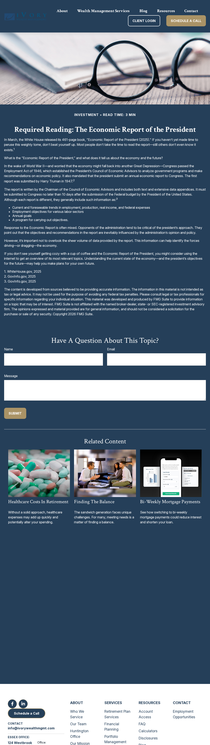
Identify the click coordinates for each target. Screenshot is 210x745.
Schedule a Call (26, 713)
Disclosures (148, 738)
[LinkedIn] (23, 703)
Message (11, 376)
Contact (182, 703)
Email (111, 349)
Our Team (78, 724)
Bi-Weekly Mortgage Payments (170, 501)
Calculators (148, 731)
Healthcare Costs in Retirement (38, 501)
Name (8, 349)
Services (113, 703)
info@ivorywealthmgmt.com (31, 728)
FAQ (142, 724)
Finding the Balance (94, 501)
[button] (62, 10)
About (76, 703)
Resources (149, 703)
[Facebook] (12, 703)
